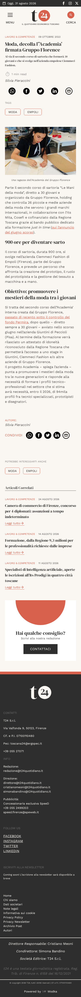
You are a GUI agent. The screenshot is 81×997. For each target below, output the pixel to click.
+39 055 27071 (13, 751)
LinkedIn (11, 851)
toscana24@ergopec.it (26, 743)
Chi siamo (10, 900)
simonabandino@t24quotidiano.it (27, 791)
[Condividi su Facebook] (26, 91)
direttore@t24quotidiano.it (22, 782)
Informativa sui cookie (19, 913)
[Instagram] (70, 3)
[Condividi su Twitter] (40, 91)
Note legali (10, 908)
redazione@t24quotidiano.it (23, 770)
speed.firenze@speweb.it (21, 812)
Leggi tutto (12, 523)
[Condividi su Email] (69, 91)
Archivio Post (12, 926)
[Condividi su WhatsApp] (12, 91)
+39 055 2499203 (15, 807)
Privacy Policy (13, 917)
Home (7, 895)
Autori (7, 930)
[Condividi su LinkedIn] (54, 91)
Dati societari (12, 904)
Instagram (13, 841)
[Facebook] (63, 3)
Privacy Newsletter (16, 921)
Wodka (52, 991)
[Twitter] (77, 3)
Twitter (10, 846)
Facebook (12, 836)
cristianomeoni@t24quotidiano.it (26, 787)
